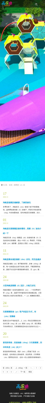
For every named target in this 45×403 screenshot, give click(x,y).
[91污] (7, 4)
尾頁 (30, 372)
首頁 (10, 185)
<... (31, 368)
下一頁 (22, 372)
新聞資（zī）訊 (19, 185)
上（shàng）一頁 (21, 368)
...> (16, 372)
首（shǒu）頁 (7, 368)
